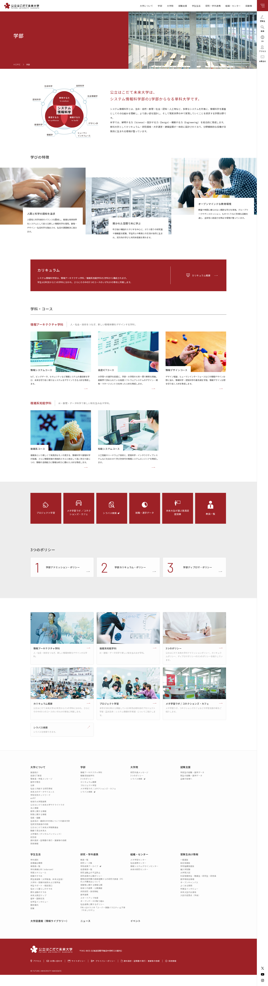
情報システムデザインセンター (144, 866)
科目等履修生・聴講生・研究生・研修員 (198, 876)
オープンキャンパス (189, 882)
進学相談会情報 (187, 879)
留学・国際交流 (37, 898)
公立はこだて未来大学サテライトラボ (47, 804)
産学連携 (84, 894)
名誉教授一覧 (86, 869)
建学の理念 (35, 782)
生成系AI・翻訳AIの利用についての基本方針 (50, 821)
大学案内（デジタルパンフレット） (46, 834)
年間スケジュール (38, 872)
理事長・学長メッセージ (41, 778)
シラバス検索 (86, 791)
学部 (160, 5)
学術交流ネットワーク (40, 795)
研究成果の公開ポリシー (91, 876)
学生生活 (196, 5)
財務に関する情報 (38, 814)
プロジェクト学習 (88, 785)
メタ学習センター (138, 859)
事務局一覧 (35, 866)
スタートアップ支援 (89, 898)
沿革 (32, 785)
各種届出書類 (36, 863)
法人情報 (34, 808)
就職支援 (182, 5)
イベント (135, 921)
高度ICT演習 (36, 775)
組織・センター (233, 5)
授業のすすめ (36, 876)
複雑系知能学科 (41, 403)
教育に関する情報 (38, 811)
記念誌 (33, 837)
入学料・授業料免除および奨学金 (45, 882)
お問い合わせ (56, 961)
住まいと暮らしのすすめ (41, 888)
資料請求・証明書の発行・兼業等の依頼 (48, 840)
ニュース (85, 921)
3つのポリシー (87, 778)
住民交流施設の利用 (39, 824)
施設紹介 (34, 772)
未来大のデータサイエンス (42, 791)
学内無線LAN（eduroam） (42, 869)
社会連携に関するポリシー (92, 904)
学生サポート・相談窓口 (41, 885)
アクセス (37, 961)
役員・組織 (35, 817)
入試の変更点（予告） (190, 895)
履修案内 (34, 905)
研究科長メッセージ (139, 772)
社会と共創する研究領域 (41, 788)
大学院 (170, 5)
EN (262, 41)
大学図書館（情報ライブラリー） (49, 921)
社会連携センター (138, 863)
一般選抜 (184, 859)
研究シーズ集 (86, 863)
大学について (146, 5)
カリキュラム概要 (201, 275)
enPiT (33, 798)
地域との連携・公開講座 (91, 888)
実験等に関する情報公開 (91, 885)
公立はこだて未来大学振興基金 (44, 827)
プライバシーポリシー (105, 961)
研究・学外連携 (213, 5)
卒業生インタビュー (189, 888)
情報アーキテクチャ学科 (46, 324)
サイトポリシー (78, 961)
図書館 (249, 5)
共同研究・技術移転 (89, 891)
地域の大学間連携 (38, 801)
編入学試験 (185, 869)
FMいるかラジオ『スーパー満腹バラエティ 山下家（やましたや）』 (102, 908)
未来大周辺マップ (38, 895)
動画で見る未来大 (38, 830)
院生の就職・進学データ (191, 775)
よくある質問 (186, 885)
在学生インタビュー (39, 901)
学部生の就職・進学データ (192, 772)
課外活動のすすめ (38, 892)
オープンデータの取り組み (92, 901)
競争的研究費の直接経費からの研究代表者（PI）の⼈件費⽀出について (102, 880)
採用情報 (34, 843)
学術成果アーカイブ (89, 866)
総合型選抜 (185, 863)
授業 (32, 908)
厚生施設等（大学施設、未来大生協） (47, 879)
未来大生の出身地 (188, 892)
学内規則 (34, 859)
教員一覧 (84, 859)
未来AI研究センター (139, 869)
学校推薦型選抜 (187, 866)
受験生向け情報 (189, 854)
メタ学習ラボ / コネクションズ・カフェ (98, 788)
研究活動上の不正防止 (90, 872)
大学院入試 (185, 872)
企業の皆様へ (186, 778)
